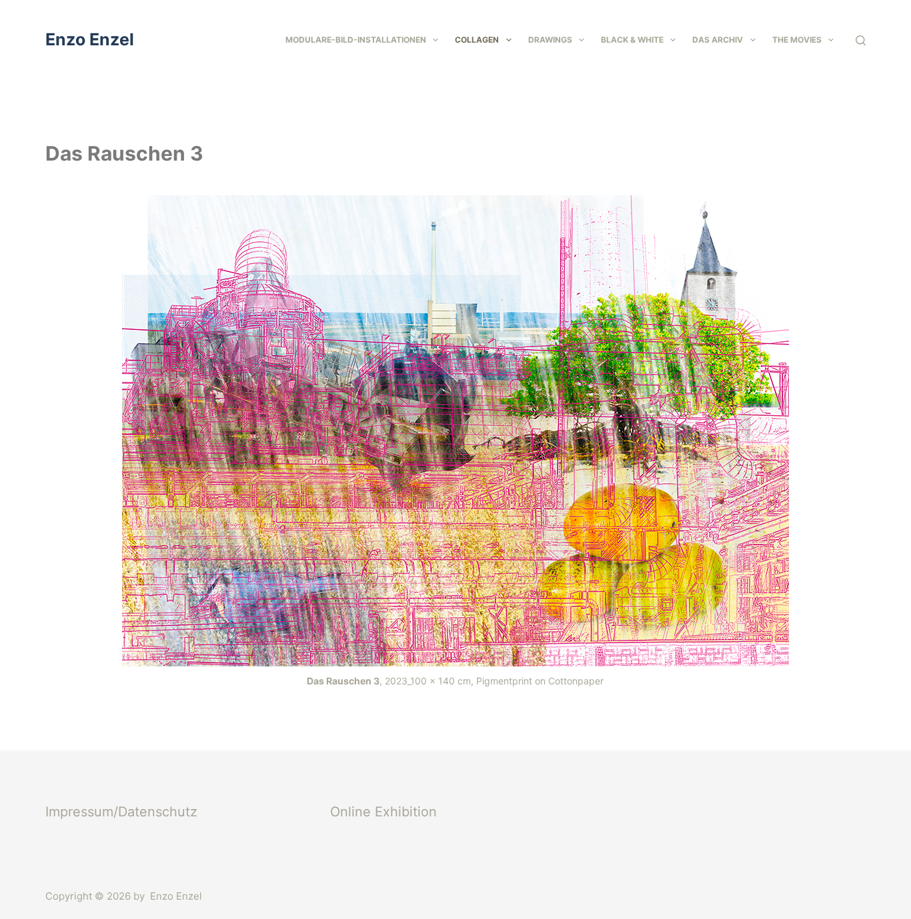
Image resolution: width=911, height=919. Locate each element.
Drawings (550, 40)
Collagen (477, 40)
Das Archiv (717, 40)
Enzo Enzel (89, 39)
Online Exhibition (383, 812)
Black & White (632, 40)
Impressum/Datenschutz (121, 812)
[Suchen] (861, 40)
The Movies (797, 40)
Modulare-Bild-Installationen (355, 40)
